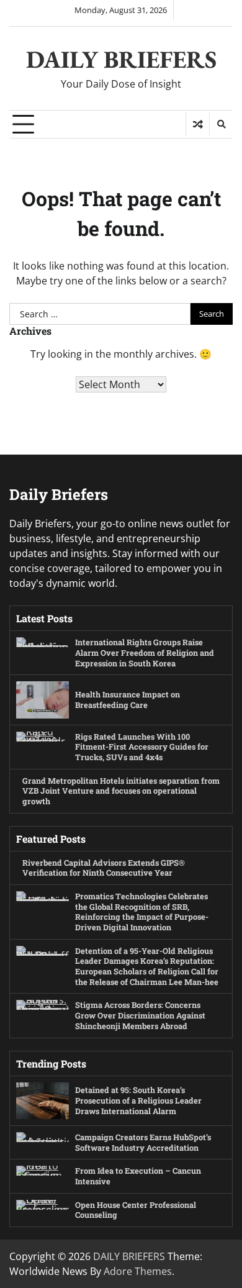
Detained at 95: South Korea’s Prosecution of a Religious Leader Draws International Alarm (138, 1100)
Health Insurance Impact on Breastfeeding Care (127, 699)
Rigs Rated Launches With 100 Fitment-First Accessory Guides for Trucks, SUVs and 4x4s (141, 747)
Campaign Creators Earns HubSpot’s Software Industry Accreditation (143, 1142)
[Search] (221, 124)
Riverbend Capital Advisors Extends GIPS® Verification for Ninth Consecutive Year (103, 868)
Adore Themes (138, 1271)
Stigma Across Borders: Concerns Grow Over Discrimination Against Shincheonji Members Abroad (140, 1015)
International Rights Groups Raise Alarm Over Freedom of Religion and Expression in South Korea (144, 652)
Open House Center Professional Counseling (135, 1210)
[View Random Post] (197, 124)
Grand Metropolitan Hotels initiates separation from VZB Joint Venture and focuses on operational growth (121, 791)
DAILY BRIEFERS (121, 59)
